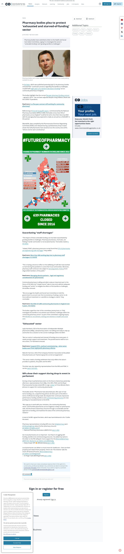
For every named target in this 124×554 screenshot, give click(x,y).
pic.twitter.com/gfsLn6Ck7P (31, 428)
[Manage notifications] (120, 550)
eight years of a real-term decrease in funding (45, 89)
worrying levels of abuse (56, 269)
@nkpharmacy (59, 424)
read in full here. (32, 368)
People (89, 30)
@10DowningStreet (28, 426)
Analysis (37, 4)
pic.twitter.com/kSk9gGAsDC (31, 454)
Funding (75, 33)
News (30, 4)
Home (24, 18)
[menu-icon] (2, 4)
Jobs (68, 4)
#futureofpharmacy (62, 439)
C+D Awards (76, 4)
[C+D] (15, 4)
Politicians (88, 33)
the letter (27, 85)
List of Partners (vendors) (9, 534)
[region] (17, 522)
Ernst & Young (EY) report (40, 111)
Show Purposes (17, 547)
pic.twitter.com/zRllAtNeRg (45, 441)
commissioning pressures (55, 398)
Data (83, 4)
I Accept (17, 538)
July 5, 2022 (55, 430)
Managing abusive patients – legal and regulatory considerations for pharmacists (43, 276)
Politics (81, 33)
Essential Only (17, 542)
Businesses (76, 30)
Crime (83, 30)
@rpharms (33, 441)
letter (52, 385)
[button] (100, 4)
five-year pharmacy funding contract (57, 95)
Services (96, 30)
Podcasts (44, 4)
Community (61, 4)
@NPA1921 (25, 441)
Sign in (53, 499)
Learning (52, 4)
